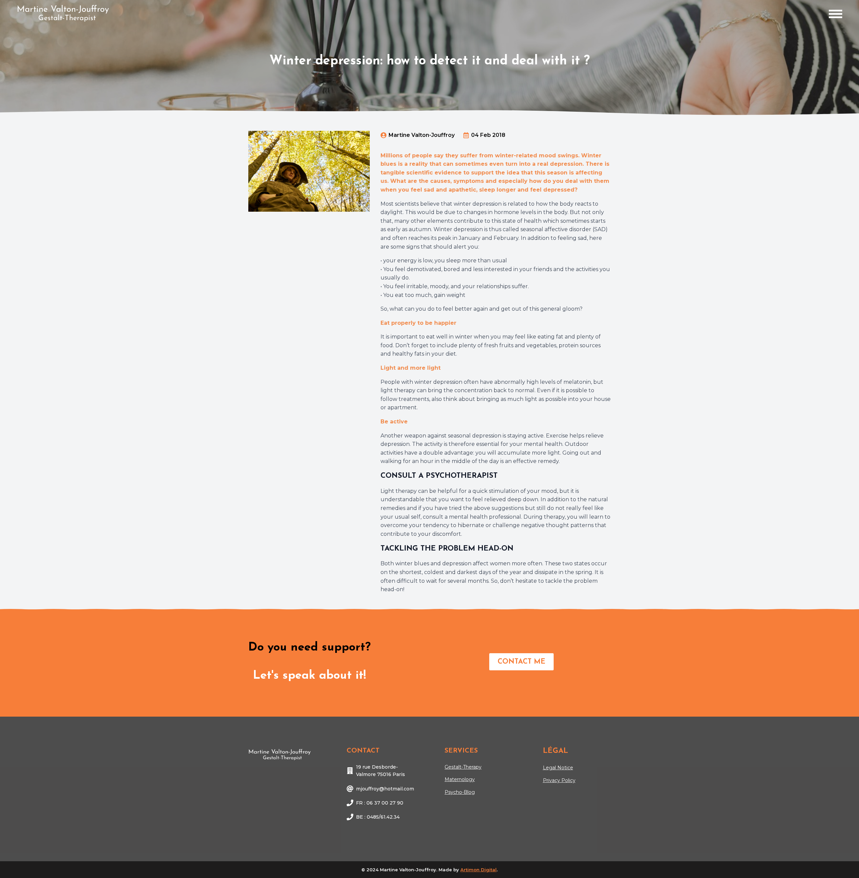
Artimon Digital (478, 869)
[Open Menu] (835, 14)
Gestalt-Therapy (463, 767)
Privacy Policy (559, 780)
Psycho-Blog (460, 792)
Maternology (460, 779)
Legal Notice (558, 768)
